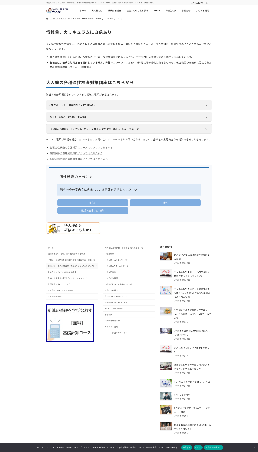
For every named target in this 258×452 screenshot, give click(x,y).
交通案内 (110, 254)
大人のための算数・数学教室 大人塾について (124, 247)
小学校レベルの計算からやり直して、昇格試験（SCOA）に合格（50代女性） (193, 313)
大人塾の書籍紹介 (55, 296)
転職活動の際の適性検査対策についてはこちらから (79, 159)
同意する (187, 447)
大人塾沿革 (111, 272)
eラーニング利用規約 (114, 308)
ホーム (51, 247)
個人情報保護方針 (112, 320)
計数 (165, 203)
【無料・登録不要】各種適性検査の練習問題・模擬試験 (71, 260)
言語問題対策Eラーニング (59, 284)
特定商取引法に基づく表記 (116, 302)
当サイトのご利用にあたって (117, 296)
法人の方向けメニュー (200, 2)
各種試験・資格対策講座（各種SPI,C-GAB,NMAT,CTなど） (73, 266)
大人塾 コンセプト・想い (117, 260)
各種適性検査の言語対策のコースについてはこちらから (81, 147)
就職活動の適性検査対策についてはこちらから (76, 153)
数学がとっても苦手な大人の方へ (120, 284)
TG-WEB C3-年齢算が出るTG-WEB (192, 381)
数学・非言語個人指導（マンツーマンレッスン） (69, 278)
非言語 (92, 203)
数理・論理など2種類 (92, 210)
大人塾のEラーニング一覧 (117, 266)
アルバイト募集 (111, 326)
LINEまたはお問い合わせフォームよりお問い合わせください (116, 139)
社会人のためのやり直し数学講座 (62, 272)
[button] (129, 105)
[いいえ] (254, 447)
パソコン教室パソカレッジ (116, 332)
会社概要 (108, 314)
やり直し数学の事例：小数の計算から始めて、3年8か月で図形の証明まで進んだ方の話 (192, 292)
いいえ (198, 447)
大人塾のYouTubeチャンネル (60, 290)
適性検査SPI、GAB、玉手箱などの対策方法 (66, 254)
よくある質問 (112, 278)
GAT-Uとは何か (182, 394)
